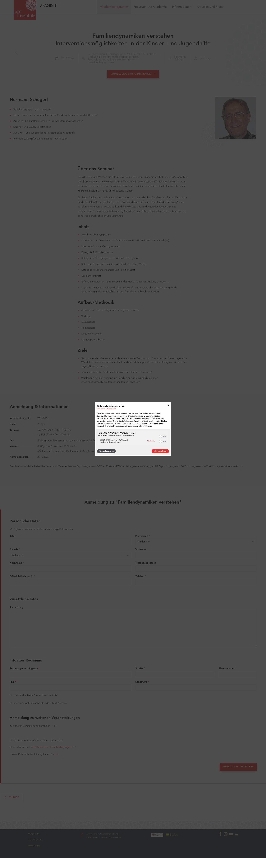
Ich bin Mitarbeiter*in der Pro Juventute (35, 695)
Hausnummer (227, 668)
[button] (160, 436)
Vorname (141, 549)
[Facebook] (220, 843)
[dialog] (133, 429)
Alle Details (151, 441)
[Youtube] (231, 843)
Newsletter (34, 846)
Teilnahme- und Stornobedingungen (51, 747)
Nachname (17, 563)
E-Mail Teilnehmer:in (22, 576)
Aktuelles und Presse (210, 6)
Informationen (181, 6)
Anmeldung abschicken (238, 767)
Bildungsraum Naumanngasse (53, 440)
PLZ (12, 682)
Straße (139, 668)
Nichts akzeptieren (106, 451)
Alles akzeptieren (160, 451)
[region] (133, 438)
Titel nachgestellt (145, 563)
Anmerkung (16, 607)
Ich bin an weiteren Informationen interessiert (38, 740)
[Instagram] (225, 843)
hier (56, 754)
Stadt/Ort (141, 682)
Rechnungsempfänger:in (25, 668)
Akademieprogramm (114, 6)
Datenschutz (111, 409)
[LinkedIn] (236, 843)
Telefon (140, 576)
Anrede (15, 549)
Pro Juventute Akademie (150, 6)
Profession (142, 536)
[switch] (163, 436)
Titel (12, 536)
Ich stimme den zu (44, 747)
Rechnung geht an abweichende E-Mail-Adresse (40, 703)
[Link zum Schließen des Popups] (168, 406)
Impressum (101, 409)
